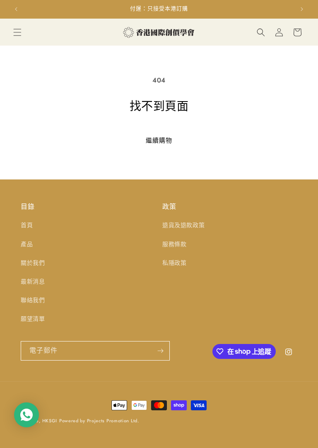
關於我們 (33, 263)
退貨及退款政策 (183, 225)
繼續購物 (159, 140)
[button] (17, 32)
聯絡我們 (33, 300)
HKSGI (50, 420)
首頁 (27, 225)
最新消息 (33, 281)
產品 (27, 244)
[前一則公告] (16, 9)
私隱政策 (174, 263)
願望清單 (33, 319)
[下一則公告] (302, 9)
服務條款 (174, 244)
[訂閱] (160, 351)
